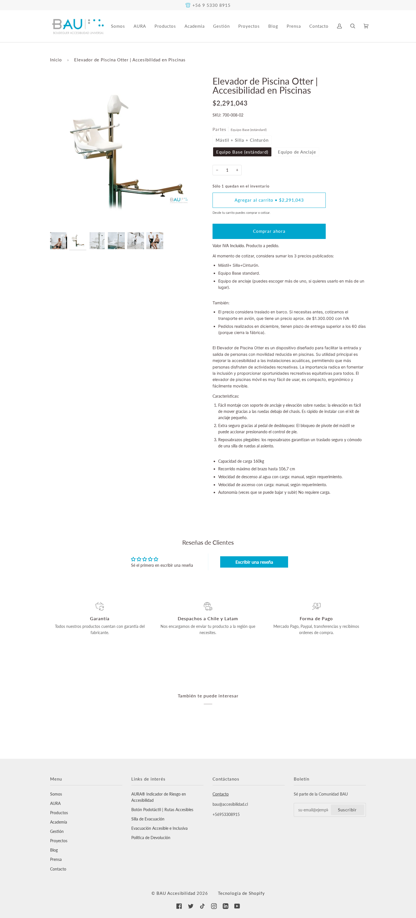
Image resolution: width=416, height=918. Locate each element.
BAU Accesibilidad (175, 893)
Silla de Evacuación (147, 818)
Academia (58, 822)
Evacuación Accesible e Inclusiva (159, 828)
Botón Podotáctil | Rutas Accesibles (162, 809)
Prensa (56, 859)
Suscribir (347, 809)
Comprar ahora (269, 231)
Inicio (56, 59)
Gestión (57, 831)
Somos (56, 794)
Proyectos (58, 840)
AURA (55, 803)
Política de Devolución (150, 837)
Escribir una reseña (254, 561)
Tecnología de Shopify (241, 893)
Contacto (58, 869)
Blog (54, 850)
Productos (59, 812)
